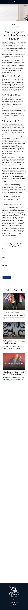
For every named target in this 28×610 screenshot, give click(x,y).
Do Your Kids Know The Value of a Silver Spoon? (14, 342)
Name (3, 249)
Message (4, 265)
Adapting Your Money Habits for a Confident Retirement (13, 373)
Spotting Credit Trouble (11, 312)
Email (3, 257)
